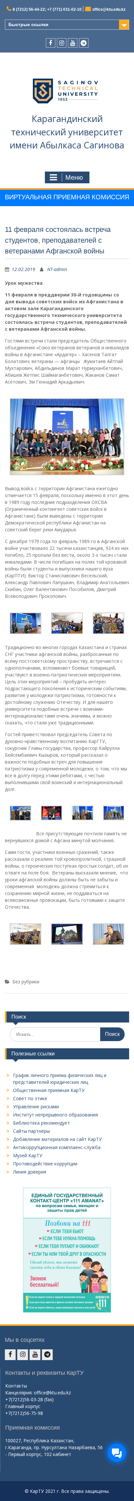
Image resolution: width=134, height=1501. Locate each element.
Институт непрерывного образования (55, 1115)
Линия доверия (29, 1172)
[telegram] (83, 43)
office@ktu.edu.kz (109, 9)
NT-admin (57, 269)
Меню (74, 177)
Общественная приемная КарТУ (49, 1090)
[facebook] (50, 43)
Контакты (16, 1386)
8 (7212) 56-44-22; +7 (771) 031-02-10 (47, 9)
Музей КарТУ (27, 1155)
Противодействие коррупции (45, 1163)
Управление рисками (36, 1106)
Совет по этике (30, 1098)
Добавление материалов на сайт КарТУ (57, 1139)
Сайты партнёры (31, 1131)
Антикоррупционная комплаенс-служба (56, 1147)
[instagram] (61, 43)
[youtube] (72, 43)
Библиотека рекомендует (41, 1123)
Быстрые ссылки (28, 24)
